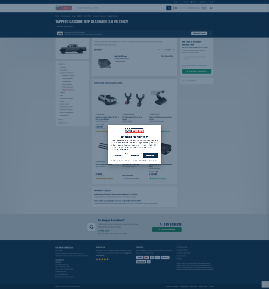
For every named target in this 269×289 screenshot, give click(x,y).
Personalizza (134, 156)
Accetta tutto (150, 156)
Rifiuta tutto (118, 156)
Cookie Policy (123, 149)
